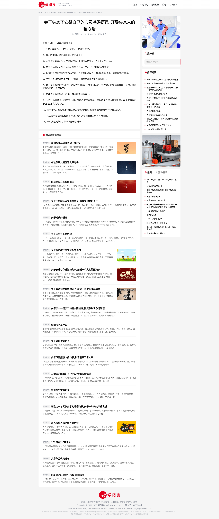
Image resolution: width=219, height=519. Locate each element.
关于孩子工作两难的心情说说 (151, 512)
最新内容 (138, 512)
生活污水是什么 (59, 324)
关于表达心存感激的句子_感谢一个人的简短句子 (75, 269)
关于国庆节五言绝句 (61, 234)
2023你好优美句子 (61, 442)
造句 (164, 4)
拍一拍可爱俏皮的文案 (65, 512)
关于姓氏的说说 (59, 217)
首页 (135, 4)
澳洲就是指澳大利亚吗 (156, 233)
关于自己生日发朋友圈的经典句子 (161, 83)
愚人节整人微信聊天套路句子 (66, 423)
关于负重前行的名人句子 (157, 115)
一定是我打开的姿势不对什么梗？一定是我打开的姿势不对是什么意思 (162, 205)
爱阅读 (43, 12)
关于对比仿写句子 (60, 341)
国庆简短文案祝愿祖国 (62, 181)
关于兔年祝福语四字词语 (157, 94)
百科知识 (173, 4)
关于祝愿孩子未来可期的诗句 (66, 250)
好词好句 (144, 4)
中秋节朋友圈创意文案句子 (65, 162)
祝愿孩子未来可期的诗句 (93, 514)
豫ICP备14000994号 (133, 505)
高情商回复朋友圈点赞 (49, 512)
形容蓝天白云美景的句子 (108, 512)
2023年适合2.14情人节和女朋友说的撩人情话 (162, 120)
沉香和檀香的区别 (154, 186)
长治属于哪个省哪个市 (156, 200)
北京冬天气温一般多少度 (157, 223)
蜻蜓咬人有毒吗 (79, 512)
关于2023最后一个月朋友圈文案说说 (162, 79)
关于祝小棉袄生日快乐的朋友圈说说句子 (162, 99)
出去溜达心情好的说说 (140, 514)
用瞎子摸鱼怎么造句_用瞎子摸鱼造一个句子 (162, 191)
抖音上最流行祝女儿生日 (126, 512)
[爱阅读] (47, 4)
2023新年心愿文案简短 (156, 129)
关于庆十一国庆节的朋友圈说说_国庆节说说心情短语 (78, 308)
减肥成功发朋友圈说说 (92, 512)
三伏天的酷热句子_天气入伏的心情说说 (71, 373)
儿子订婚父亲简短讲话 (110, 514)
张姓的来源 (151, 215)
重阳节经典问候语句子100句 (65, 143)
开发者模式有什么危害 (156, 211)
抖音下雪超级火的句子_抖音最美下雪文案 (72, 357)
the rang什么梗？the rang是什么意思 (162, 180)
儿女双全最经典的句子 (169, 512)
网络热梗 (155, 4)
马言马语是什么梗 (154, 219)
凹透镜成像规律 (153, 196)
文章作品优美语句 (60, 458)
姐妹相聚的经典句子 (78, 514)
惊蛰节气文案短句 (60, 390)
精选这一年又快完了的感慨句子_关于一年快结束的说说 (79, 406)
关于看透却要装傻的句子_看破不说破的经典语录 (75, 289)
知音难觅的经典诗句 (125, 514)
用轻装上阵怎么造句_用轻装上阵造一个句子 (162, 228)
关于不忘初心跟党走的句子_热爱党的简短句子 (74, 201)
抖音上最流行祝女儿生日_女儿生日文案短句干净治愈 (162, 105)
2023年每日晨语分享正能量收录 (67, 475)
